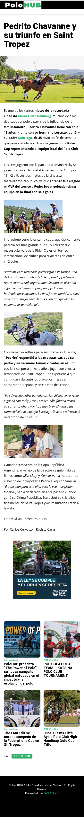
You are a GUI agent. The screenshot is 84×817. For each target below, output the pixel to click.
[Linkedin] (47, 611)
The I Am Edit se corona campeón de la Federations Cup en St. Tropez (21, 739)
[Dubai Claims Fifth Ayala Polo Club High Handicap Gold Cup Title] (62, 708)
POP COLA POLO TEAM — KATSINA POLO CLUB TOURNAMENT (58, 670)
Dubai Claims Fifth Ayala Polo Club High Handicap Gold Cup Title (60, 739)
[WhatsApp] (20, 611)
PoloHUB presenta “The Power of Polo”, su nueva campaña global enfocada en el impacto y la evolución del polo (21, 673)
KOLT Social (51, 793)
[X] (38, 611)
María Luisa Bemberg (34, 116)
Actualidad (11, 660)
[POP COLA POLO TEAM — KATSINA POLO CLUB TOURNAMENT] (62, 639)
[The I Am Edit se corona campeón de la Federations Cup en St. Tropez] (22, 708)
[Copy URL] (56, 611)
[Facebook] (29, 611)
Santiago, (26, 138)
